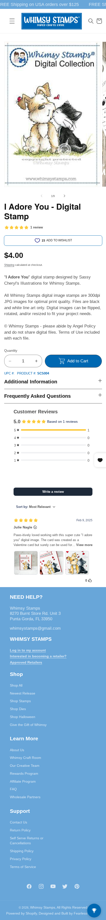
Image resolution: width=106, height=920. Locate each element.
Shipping (9, 264)
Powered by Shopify (21, 913)
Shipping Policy (22, 851)
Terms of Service (23, 867)
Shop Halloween (22, 717)
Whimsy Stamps (42, 907)
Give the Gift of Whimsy (28, 725)
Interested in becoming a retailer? (38, 656)
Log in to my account (28, 650)
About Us (17, 750)
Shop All (16, 685)
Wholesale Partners (25, 797)
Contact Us (18, 822)
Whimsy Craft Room (25, 758)
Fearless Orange (87, 913)
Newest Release (22, 693)
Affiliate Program (23, 781)
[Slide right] (64, 196)
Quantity (10, 350)
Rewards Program (24, 773)
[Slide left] (41, 196)
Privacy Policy (20, 859)
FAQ (13, 789)
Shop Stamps (20, 701)
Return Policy (20, 830)
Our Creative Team (24, 766)
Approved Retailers (26, 662)
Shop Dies (18, 709)
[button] (12, 21)
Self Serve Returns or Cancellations (26, 840)
